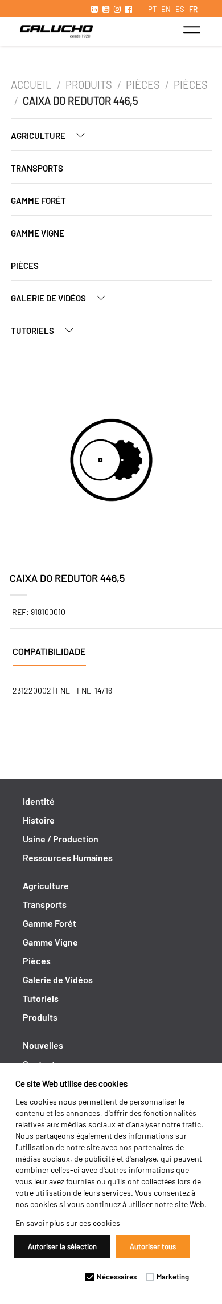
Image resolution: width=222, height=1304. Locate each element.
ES (179, 9)
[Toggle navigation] (191, 29)
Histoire (39, 819)
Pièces (143, 85)
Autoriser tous (153, 1246)
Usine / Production (60, 838)
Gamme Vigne (37, 233)
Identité (39, 801)
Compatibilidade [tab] (49, 651)
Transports (37, 168)
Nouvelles (43, 1045)
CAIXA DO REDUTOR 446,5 (80, 101)
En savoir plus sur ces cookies (67, 1223)
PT (152, 9)
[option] (111, 461)
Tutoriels (33, 330)
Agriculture (39, 136)
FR (193, 9)
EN (166, 9)
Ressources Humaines (68, 857)
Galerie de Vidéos (49, 298)
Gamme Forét (38, 200)
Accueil (32, 85)
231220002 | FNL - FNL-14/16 (62, 690)
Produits (88, 85)
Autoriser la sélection (62, 1246)
